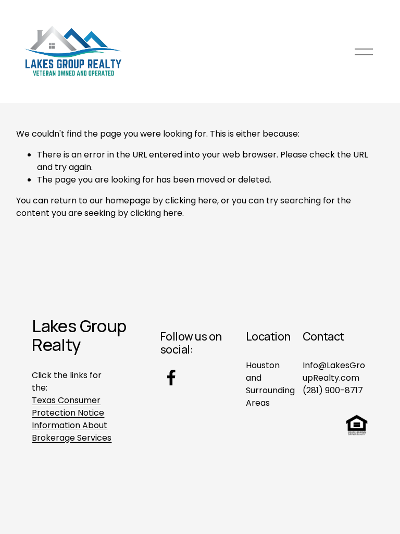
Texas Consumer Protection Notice (68, 406)
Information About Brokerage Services (71, 431)
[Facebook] (171, 377)
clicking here (191, 201)
